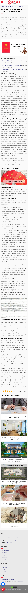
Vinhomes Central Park (8, 579)
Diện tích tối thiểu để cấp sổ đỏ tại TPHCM (13, 69)
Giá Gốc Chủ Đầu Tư (6, 6)
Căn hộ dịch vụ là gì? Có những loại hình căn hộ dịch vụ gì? (14, 438)
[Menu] (2, 2)
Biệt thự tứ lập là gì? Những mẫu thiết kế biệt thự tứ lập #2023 (14, 460)
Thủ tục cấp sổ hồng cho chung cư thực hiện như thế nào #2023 (14, 504)
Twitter (4, 571)
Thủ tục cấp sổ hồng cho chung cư (11, 65)
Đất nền (4, 559)
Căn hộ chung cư (6, 552)
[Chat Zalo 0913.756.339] (3, 584)
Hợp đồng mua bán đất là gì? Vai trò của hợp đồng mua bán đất (14, 416)
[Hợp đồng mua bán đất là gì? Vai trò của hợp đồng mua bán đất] (14, 406)
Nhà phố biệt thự (6, 555)
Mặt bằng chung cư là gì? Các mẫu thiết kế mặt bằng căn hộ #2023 (14, 482)
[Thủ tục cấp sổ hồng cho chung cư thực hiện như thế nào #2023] (14, 493)
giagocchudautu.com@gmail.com (13, 540)
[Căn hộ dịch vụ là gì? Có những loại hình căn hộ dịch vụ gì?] (14, 428)
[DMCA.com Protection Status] (14, 587)
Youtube (4, 569)
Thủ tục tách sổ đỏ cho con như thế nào (13, 61)
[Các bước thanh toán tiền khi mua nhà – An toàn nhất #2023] (14, 515)
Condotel (4, 557)
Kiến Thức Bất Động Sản (17, 6)
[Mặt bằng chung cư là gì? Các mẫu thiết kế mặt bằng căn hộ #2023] (14, 472)
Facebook (4, 567)
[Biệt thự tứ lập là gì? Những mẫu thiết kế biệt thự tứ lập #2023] (14, 450)
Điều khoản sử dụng (16, 591)
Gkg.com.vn (20, 581)
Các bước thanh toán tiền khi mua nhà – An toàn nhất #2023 (14, 525)
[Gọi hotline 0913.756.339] (3, 589)
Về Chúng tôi (5, 550)
